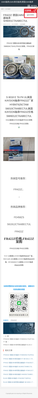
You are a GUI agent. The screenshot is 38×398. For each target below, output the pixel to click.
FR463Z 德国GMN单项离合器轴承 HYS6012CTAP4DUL (19, 370)
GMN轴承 (7, 9)
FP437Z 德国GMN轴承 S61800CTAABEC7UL (17, 366)
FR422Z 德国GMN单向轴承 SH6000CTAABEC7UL (19, 374)
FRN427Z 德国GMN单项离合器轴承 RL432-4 (17, 345)
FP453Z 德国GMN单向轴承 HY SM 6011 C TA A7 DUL (19, 359)
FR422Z (14, 320)
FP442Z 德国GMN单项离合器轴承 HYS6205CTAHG (19, 363)
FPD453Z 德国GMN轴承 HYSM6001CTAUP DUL (18, 339)
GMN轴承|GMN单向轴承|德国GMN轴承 (17, 2)
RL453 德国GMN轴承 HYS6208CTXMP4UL (17, 378)
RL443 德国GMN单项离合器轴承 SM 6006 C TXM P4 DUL (19, 382)
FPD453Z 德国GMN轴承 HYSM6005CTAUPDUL (18, 355)
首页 (2, 9)
